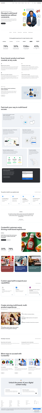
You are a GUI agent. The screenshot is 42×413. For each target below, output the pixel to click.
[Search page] (32, 3)
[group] (21, 69)
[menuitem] (13, 3)
